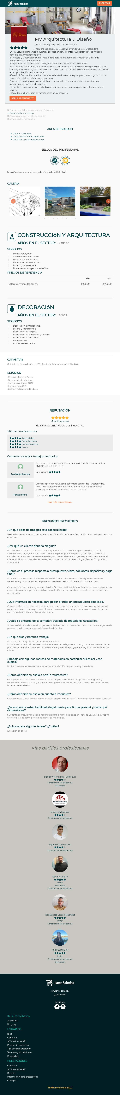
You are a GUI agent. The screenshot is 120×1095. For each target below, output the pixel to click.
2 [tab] (49, 218)
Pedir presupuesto (22, 98)
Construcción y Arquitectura (29, 11)
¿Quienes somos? (60, 991)
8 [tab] (75, 218)
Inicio (10, 11)
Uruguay (11, 1024)
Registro (11, 1073)
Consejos (12, 1080)
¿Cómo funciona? (16, 1041)
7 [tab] (71, 218)
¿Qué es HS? (60, 994)
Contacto (12, 1037)
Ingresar (104, 3)
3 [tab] (53, 218)
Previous (12, 201)
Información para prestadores (22, 1076)
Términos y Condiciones (19, 1052)
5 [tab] (62, 218)
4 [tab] (57, 218)
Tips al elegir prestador (19, 1048)
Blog (9, 1034)
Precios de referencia (18, 1045)
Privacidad (12, 1056)
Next (107, 201)
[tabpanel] (24, 201)
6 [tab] (66, 218)
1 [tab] (44, 218)
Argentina (12, 1020)
